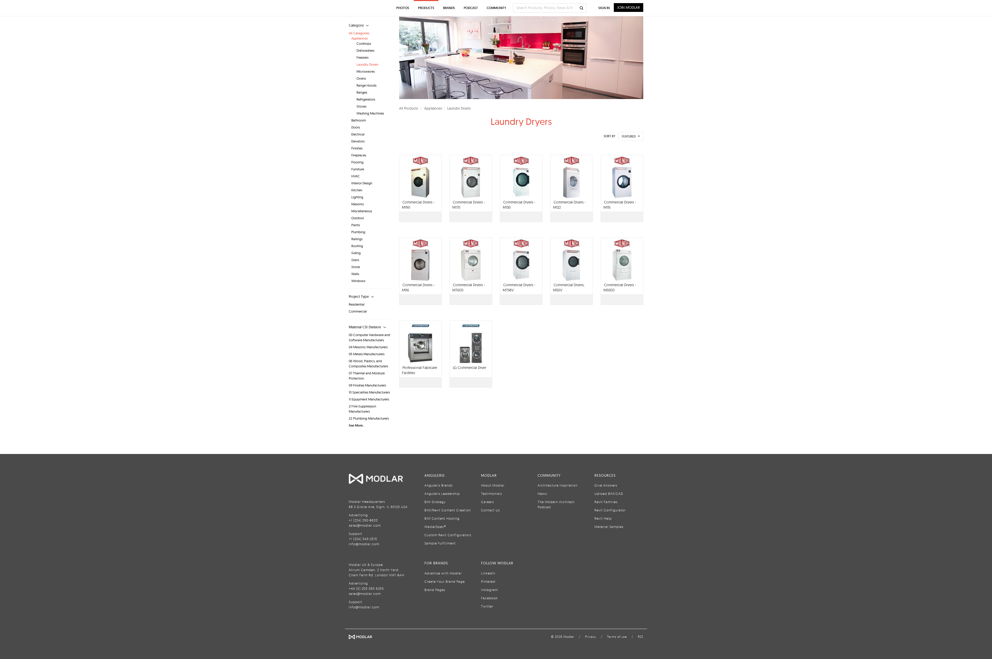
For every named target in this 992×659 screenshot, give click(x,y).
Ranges (362, 92)
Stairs (355, 260)
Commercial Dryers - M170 (468, 205)
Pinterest (488, 581)
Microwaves (366, 71)
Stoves (361, 106)
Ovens (361, 78)
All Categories (359, 33)
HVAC (355, 176)
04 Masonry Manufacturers (368, 347)
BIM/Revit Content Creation (447, 510)
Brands (449, 8)
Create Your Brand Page (444, 581)
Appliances (359, 38)
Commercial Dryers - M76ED (468, 287)
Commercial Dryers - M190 (418, 205)
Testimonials (491, 493)
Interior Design (361, 183)
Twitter (487, 606)
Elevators (358, 141)
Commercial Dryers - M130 (519, 205)
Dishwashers (365, 50)
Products (426, 8)
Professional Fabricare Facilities (419, 370)
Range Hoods (366, 85)
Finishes (356, 148)
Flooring (357, 162)
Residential (357, 304)
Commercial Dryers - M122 (569, 205)
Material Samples (608, 527)
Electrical (358, 134)
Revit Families (605, 502)
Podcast (471, 8)
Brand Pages (434, 590)
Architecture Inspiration (558, 485)
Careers (487, 502)
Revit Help (603, 518)
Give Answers (605, 485)
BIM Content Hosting (442, 518)
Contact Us (490, 510)
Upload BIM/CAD (608, 493)
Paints (355, 225)
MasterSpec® (435, 527)
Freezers (362, 57)
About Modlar (493, 485)
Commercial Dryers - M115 (619, 205)
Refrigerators (366, 99)
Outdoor (357, 218)
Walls (355, 274)
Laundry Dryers (367, 64)
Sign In (604, 8)
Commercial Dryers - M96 (418, 287)
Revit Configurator (610, 510)
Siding (356, 253)
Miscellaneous (361, 211)
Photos (402, 8)
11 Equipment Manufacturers (369, 399)
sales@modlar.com (365, 525)
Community (496, 8)
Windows (358, 281)
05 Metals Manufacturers (366, 354)
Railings (356, 239)
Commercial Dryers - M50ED (619, 287)
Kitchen (356, 190)
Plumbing (358, 232)
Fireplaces (358, 155)
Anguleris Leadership (442, 493)
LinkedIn (488, 573)
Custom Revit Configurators (447, 535)
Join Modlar (628, 7)
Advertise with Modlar (443, 573)
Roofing (357, 246)
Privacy (590, 637)
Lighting (357, 197)
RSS (640, 637)
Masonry (357, 204)
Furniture (357, 169)
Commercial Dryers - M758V (519, 287)
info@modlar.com (364, 544)
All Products (408, 108)
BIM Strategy (435, 502)
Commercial (358, 311)
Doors (355, 127)
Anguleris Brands (438, 485)
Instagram (489, 590)
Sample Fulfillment (440, 543)
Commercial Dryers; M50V (568, 287)
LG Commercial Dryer (469, 367)
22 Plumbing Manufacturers (369, 418)
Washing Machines (370, 113)
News (542, 493)
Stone (355, 267)
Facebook (489, 598)
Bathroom (358, 120)
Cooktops (364, 43)
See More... (357, 425)
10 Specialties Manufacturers (369, 392)
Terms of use (617, 637)
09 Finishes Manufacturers (367, 385)
